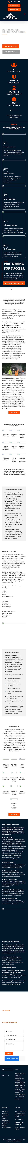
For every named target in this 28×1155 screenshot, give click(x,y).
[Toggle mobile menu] (25, 14)
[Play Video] (14, 369)
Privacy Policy (23, 1139)
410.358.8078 (6, 1010)
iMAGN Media (18, 1141)
